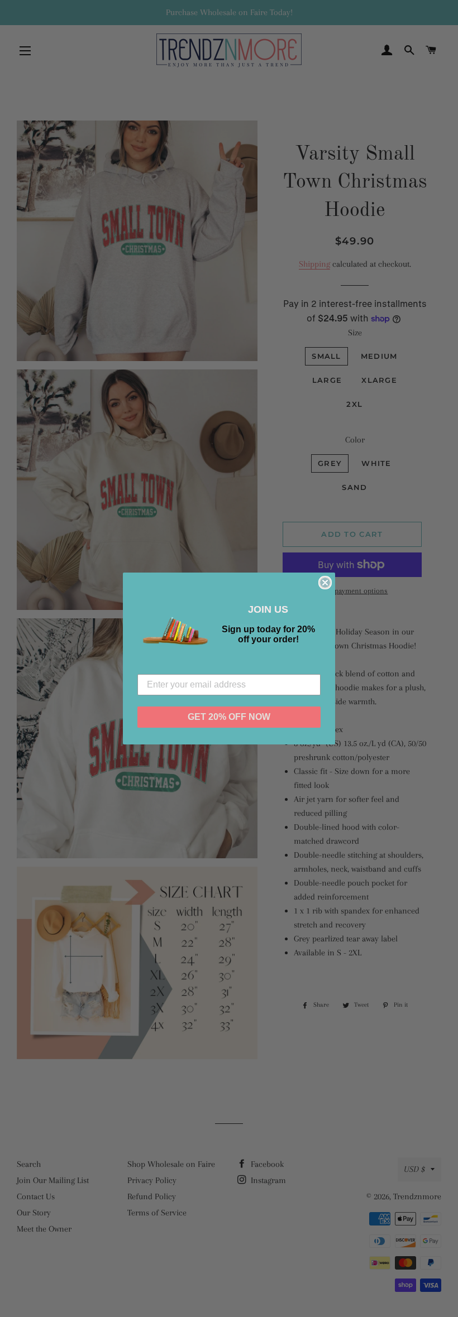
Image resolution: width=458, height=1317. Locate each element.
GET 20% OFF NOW (229, 717)
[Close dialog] (325, 582)
